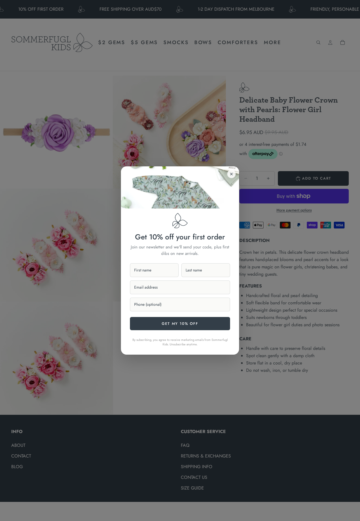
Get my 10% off (180, 323)
